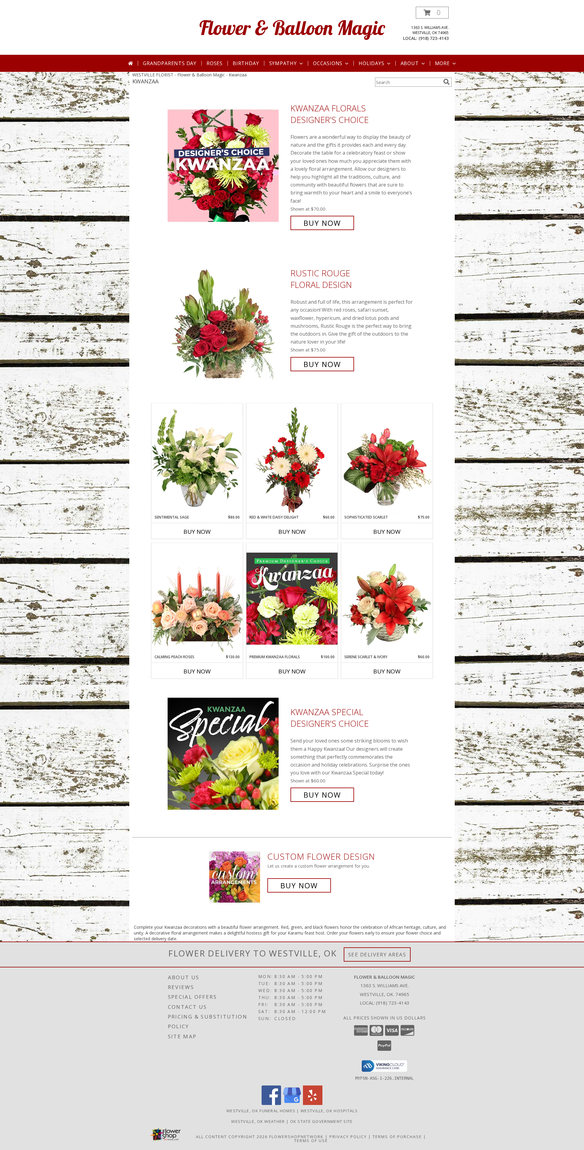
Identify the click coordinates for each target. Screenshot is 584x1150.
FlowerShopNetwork (296, 1136)
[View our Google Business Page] (292, 1103)
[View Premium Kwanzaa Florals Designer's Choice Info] (292, 598)
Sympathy (283, 63)
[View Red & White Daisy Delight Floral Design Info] (292, 459)
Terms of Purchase (397, 1136)
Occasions (327, 63)
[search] (446, 82)
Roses (215, 63)
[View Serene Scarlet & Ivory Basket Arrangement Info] (387, 598)
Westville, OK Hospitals (329, 1110)
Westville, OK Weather (258, 1121)
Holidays (371, 63)
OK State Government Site (321, 1121)
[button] (432, 13)
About (410, 63)
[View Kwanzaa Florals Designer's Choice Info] (227, 166)
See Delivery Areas (377, 954)
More (442, 63)
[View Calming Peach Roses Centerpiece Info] (197, 598)
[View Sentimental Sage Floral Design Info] (197, 459)
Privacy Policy (348, 1136)
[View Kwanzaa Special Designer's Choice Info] (227, 754)
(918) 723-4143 (434, 38)
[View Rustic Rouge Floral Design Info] (227, 319)
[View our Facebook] (271, 1103)
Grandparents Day (169, 63)
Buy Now (322, 223)
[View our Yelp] (312, 1103)
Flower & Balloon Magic (292, 27)
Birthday (246, 63)
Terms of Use (311, 1140)
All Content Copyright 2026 (232, 1136)
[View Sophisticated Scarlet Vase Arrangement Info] (387, 459)
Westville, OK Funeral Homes (260, 1110)
